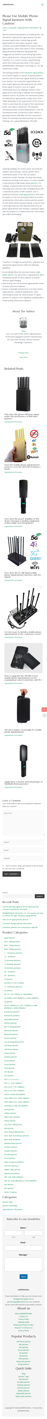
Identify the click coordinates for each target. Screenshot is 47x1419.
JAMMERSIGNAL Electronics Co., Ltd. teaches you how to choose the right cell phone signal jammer (23, 914)
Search (5, 892)
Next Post (23, 357)
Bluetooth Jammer (24, 1361)
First (13, 1237)
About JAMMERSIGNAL (23, 1313)
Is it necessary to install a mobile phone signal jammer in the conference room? (22, 633)
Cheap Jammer (23, 1364)
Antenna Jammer (23, 1388)
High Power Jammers (24, 1396)
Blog (23, 1373)
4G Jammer (23, 1356)
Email (23, 1243)
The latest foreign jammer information (17, 923)
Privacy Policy (23, 1319)
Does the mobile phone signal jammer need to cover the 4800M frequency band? (22, 466)
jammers (34, 183)
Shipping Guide (23, 1322)
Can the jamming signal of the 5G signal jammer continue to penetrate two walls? (21, 908)
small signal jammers (27, 194)
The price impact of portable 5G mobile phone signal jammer (23, 730)
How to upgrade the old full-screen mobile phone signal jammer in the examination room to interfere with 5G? (23, 677)
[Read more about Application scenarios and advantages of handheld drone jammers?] (23, 760)
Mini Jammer (23, 1379)
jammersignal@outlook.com (17, 1302)
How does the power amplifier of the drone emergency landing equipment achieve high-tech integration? (21, 520)
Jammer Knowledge (10, 1205)
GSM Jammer (24, 1358)
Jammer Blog (7, 1202)
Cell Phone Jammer (23, 1341)
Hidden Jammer (23, 1390)
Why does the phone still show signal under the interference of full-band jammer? (21, 416)
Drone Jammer (23, 1350)
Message (23, 1255)
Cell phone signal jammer (33, 73)
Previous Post (23, 353)
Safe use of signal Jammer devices (15, 919)
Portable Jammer (23, 1382)
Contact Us (23, 1316)
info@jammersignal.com (22, 1299)
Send (23, 1276)
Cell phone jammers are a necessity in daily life (20, 927)
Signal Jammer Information (28, 28)
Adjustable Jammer (23, 1393)
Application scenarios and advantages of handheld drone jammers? (23, 782)
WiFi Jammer (23, 1344)
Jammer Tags (23, 1376)
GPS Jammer (23, 1347)
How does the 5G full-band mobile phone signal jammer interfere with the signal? (22, 574)
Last (33, 1237)
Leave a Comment (9, 28)
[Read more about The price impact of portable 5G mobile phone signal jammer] (23, 708)
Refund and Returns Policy (23, 1325)
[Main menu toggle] (42, 4)
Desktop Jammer (23, 1385)
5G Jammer (23, 1353)
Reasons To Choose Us (23, 1328)
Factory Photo (23, 1330)
